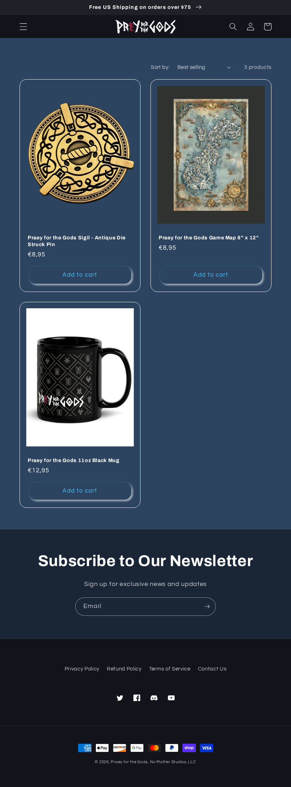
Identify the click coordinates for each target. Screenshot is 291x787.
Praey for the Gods (129, 762)
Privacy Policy (82, 669)
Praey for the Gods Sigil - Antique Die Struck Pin (77, 241)
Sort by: (160, 67)
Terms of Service (170, 669)
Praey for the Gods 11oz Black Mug (74, 460)
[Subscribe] (206, 606)
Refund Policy (124, 669)
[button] (23, 26)
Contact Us (212, 669)
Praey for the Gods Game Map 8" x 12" (209, 237)
